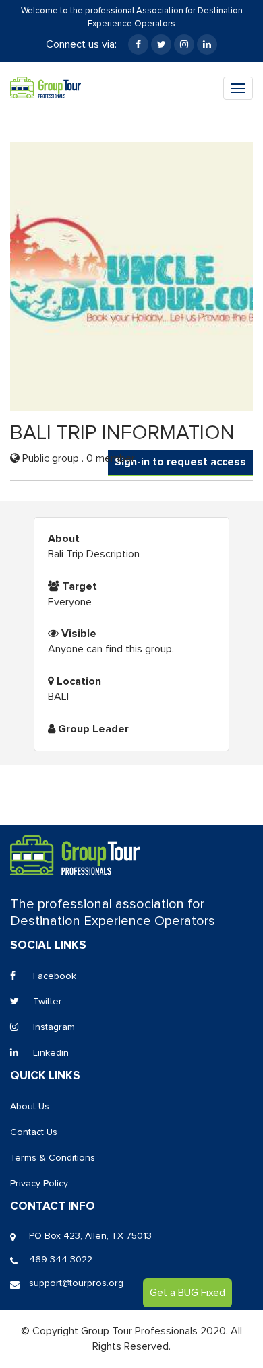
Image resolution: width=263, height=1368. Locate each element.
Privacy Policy (39, 1183)
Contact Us (33, 1132)
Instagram (52, 1027)
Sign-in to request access (180, 461)
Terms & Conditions (52, 1158)
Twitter (46, 1001)
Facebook (53, 976)
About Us (29, 1107)
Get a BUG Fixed (187, 1292)
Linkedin (49, 1053)
